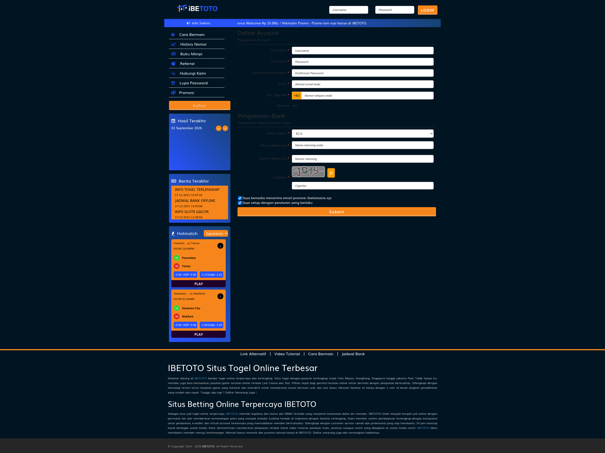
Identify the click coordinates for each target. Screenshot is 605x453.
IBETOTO (200, 378)
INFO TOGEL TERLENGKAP (197, 189)
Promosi (186, 92)
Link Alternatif (253, 353)
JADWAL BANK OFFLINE (195, 200)
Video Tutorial (287, 353)
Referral (186, 63)
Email (284, 83)
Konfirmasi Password (271, 72)
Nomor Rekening (274, 158)
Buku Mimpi (190, 53)
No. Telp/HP (278, 95)
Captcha (281, 177)
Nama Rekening (275, 145)
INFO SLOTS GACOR (192, 211)
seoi (295, 105)
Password (280, 61)
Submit (336, 211)
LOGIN (427, 10)
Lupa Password (192, 82)
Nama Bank (279, 133)
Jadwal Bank (353, 353)
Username (280, 50)
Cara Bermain (191, 34)
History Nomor (192, 44)
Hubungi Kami (191, 73)
